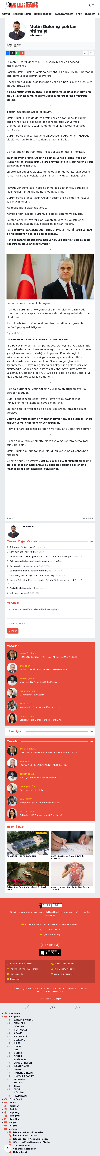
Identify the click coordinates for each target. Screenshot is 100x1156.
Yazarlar (14, 1106)
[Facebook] (43, 945)
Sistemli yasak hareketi (22, 552)
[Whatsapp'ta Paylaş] (17, 53)
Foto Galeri (15, 1099)
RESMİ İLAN (57, 992)
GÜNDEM (90, 14)
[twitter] (52, 1007)
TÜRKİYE (18, 1093)
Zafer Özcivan (28, 654)
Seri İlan (13, 1109)
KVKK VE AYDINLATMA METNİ (73, 989)
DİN (15, 1050)
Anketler (14, 1119)
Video (12, 1102)
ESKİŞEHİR (19, 1060)
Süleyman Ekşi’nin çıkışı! (22, 547)
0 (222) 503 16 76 (52, 930)
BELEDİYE (19, 1040)
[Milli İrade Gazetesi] (21, 5)
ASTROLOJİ (20, 1036)
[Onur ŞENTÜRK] (12, 693)
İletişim (13, 1126)
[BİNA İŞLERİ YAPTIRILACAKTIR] (28, 843)
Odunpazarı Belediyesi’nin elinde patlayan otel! (34, 561)
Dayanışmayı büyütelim (32, 695)
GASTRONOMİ (21, 1066)
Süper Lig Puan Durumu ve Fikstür (32, 1142)
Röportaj (14, 1112)
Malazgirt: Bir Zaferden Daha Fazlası (38, 682)
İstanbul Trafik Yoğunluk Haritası (24, 969)
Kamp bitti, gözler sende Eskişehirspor (40, 707)
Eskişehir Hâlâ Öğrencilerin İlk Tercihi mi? (41, 720)
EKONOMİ (19, 1023)
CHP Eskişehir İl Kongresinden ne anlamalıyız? (34, 575)
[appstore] (50, 952)
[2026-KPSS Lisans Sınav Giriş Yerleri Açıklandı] (72, 843)
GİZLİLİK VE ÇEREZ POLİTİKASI (26, 989)
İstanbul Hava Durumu (64, 964)
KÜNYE (53, 989)
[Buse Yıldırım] (12, 718)
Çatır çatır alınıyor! (19, 593)
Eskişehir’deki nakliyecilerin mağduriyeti (31, 571)
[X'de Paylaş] (12, 53)
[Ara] (89, 5)
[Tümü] (91, 646)
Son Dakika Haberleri (63, 974)
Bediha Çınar (27, 679)
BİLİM (16, 1043)
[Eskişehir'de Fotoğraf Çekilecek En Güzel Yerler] (28, 874)
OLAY (16, 1086)
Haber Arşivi (15, 979)
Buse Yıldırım (27, 716)
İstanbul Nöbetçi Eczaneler (22, 964)
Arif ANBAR (35, 36)
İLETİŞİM (45, 989)
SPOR (79, 14)
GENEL (17, 1069)
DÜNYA (17, 1053)
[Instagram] (52, 945)
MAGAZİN (19, 1079)
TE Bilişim (56, 999)
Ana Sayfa (14, 1013)
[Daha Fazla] (22, 53)
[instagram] (77, 1007)
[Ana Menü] (93, 5)
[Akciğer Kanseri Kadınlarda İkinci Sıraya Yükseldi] (72, 874)
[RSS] (57, 945)
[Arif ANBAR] (16, 30)
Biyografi (14, 1116)
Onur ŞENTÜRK (28, 691)
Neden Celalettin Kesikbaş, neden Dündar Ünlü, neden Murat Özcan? (46, 580)
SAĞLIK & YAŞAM (64, 14)
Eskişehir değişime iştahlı (23, 588)
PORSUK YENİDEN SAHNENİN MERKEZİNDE (43, 670)
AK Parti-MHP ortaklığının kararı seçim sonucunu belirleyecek (42, 557)
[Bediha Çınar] (12, 680)
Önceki (13, 518)
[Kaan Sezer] (12, 705)
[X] (47, 945)
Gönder (13, 631)
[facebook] (27, 1007)
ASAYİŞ (6, 14)
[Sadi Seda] (12, 668)
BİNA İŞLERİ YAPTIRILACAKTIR (21, 856)
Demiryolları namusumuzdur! (25, 566)
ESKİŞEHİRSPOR (43, 14)
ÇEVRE (17, 1046)
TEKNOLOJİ (20, 1030)
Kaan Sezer (26, 704)
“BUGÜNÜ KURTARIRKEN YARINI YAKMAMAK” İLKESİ (48, 657)
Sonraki (86, 518)
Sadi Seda (25, 666)
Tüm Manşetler (16, 974)
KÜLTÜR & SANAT (23, 1076)
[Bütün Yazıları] (91, 541)
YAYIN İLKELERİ (44, 992)
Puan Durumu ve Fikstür (64, 969)
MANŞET (18, 1083)
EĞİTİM (17, 1056)
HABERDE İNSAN (22, 14)
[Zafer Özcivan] (12, 655)
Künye (12, 1122)
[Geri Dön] (8, 1148)
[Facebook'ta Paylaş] (8, 53)
